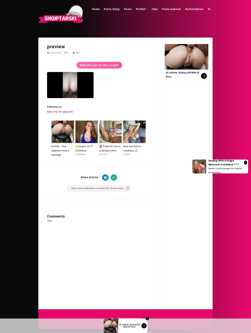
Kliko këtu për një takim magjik (99, 65)
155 (77, 52)
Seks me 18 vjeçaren (60, 111)
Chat (155, 9)
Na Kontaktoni (194, 9)
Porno (128, 9)
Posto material (171, 9)
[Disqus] (99, 257)
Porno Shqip (112, 9)
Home (96, 9)
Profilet (141, 9)
